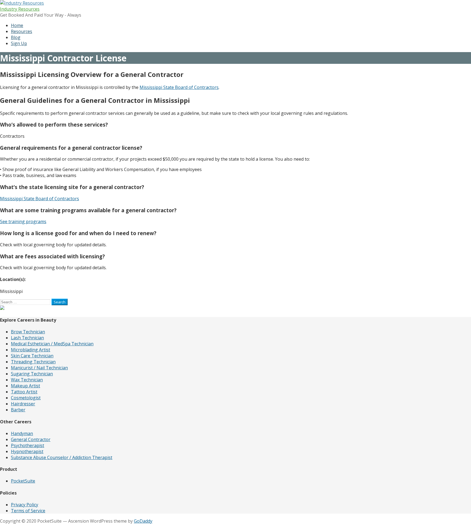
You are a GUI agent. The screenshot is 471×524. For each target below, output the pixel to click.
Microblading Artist (30, 350)
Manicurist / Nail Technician (39, 368)
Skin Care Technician (32, 356)
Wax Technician (27, 380)
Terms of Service (28, 511)
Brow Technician (28, 332)
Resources (21, 31)
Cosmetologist (26, 398)
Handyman (22, 433)
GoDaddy (143, 521)
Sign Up (19, 43)
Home (17, 25)
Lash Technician (27, 338)
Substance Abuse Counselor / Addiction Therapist (61, 457)
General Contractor (30, 439)
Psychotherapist (27, 445)
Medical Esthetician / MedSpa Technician (52, 344)
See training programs (23, 221)
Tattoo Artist (24, 392)
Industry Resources (20, 9)
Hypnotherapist (27, 451)
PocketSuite (23, 481)
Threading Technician (33, 362)
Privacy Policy (24, 505)
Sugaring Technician (32, 374)
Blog (15, 37)
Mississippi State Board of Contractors (179, 87)
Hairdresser (23, 404)
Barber (18, 410)
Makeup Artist (25, 386)
